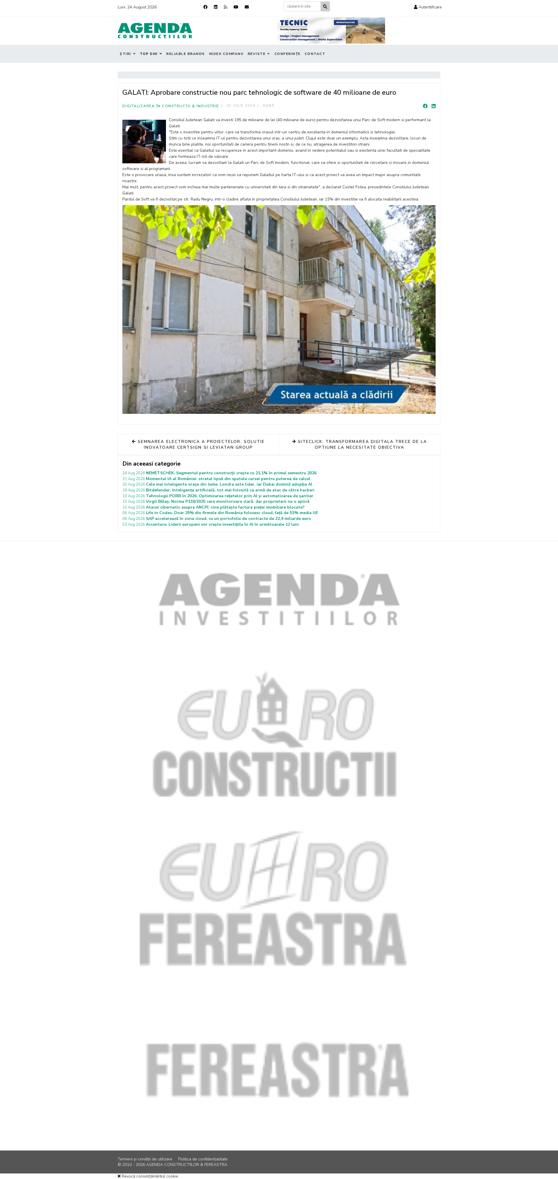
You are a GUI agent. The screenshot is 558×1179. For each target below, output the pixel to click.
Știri (125, 53)
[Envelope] (247, 7)
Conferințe (287, 53)
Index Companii (226, 53)
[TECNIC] (331, 30)
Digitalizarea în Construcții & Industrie (170, 106)
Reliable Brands (185, 53)
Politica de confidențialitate (203, 1159)
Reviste (257, 53)
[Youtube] (236, 7)
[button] (428, 7)
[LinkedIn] (434, 106)
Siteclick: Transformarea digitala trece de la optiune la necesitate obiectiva (361, 444)
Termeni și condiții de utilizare (145, 1159)
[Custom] (225, 7)
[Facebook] (205, 7)
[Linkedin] (215, 7)
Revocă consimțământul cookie (149, 1176)
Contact (315, 53)
